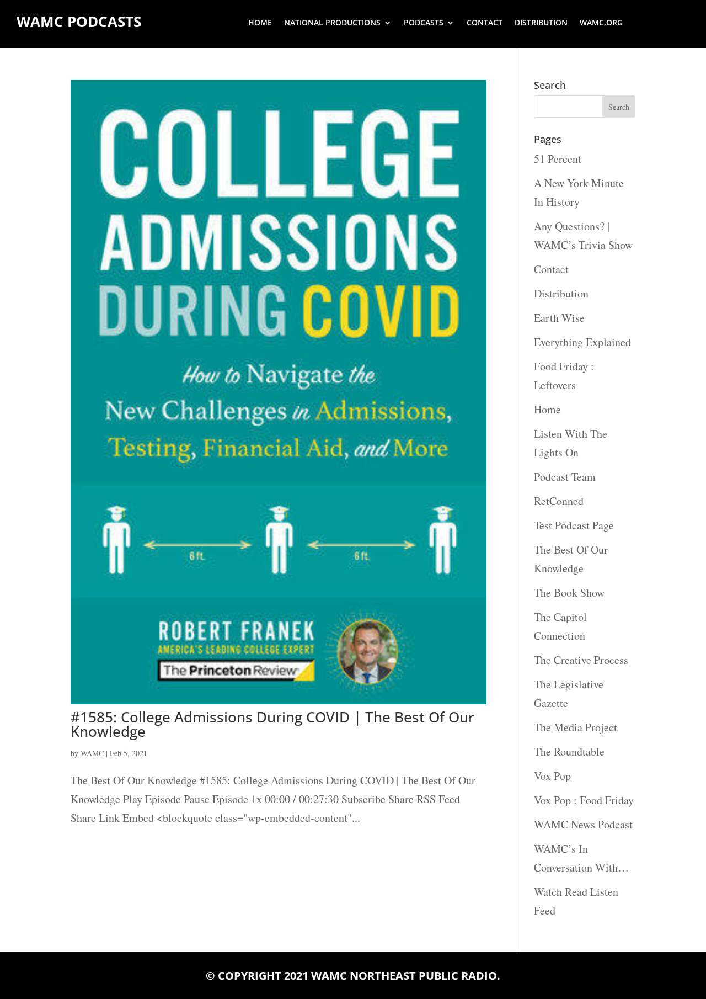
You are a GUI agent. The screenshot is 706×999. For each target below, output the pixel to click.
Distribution (541, 23)
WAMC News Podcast (583, 824)
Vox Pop (552, 775)
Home (260, 23)
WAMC (92, 753)
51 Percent (557, 158)
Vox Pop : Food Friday (584, 800)
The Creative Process (581, 659)
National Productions (332, 23)
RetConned (559, 500)
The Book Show (569, 592)
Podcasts (423, 23)
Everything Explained (582, 341)
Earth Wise (559, 317)
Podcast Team (565, 476)
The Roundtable (569, 751)
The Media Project (575, 727)
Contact (484, 23)
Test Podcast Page (574, 525)
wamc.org (601, 23)
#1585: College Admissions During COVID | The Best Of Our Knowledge (272, 724)
